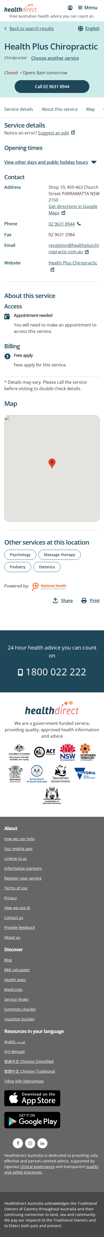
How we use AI (17, 907)
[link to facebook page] (18, 1143)
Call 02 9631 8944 (52, 86)
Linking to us (15, 858)
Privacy (10, 897)
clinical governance (37, 1166)
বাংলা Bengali (14, 1051)
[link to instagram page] (30, 1143)
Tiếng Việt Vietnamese (24, 1081)
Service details (18, 109)
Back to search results (32, 28)
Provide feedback (19, 927)
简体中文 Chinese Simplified (29, 1061)
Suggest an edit (53, 133)
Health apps (15, 979)
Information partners (23, 868)
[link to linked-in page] (42, 1143)
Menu (90, 7)
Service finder (16, 999)
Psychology (20, 554)
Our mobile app (18, 848)
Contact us (13, 917)
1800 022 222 (54, 671)
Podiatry (18, 566)
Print (95, 600)
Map (90, 109)
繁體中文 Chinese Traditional (29, 1071)
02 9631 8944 (62, 224)
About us (12, 937)
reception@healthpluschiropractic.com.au (74, 248)
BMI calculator (17, 969)
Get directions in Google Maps (73, 209)
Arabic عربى (14, 1041)
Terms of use (15, 888)
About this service (60, 109)
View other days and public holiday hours (46, 162)
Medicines (13, 989)
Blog (8, 959)
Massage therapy (59, 554)
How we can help (19, 838)
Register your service (23, 878)
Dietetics (47, 566)
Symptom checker (20, 1009)
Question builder (19, 1019)
